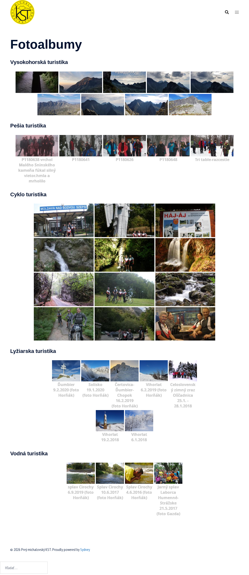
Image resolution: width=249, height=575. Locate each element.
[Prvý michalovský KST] (22, 11)
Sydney (85, 549)
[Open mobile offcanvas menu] (237, 12)
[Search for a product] (227, 12)
